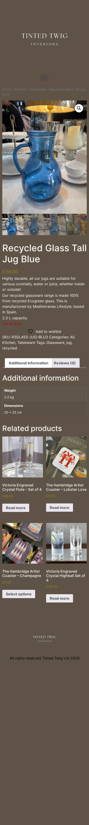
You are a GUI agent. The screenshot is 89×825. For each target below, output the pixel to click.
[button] (79, 108)
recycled (9, 348)
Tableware (38, 89)
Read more (16, 507)
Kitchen (21, 89)
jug (69, 342)
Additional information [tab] (28, 363)
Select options (18, 594)
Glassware (55, 342)
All (72, 337)
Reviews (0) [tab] (65, 363)
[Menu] (44, 77)
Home (7, 89)
